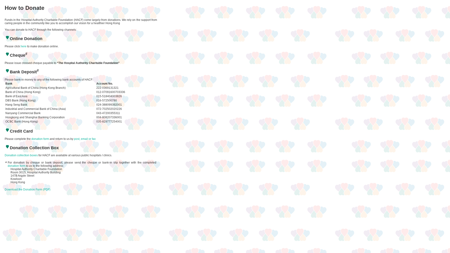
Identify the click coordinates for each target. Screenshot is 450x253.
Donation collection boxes (21, 155)
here (23, 46)
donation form (40, 139)
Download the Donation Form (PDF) (27, 189)
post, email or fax (85, 139)
